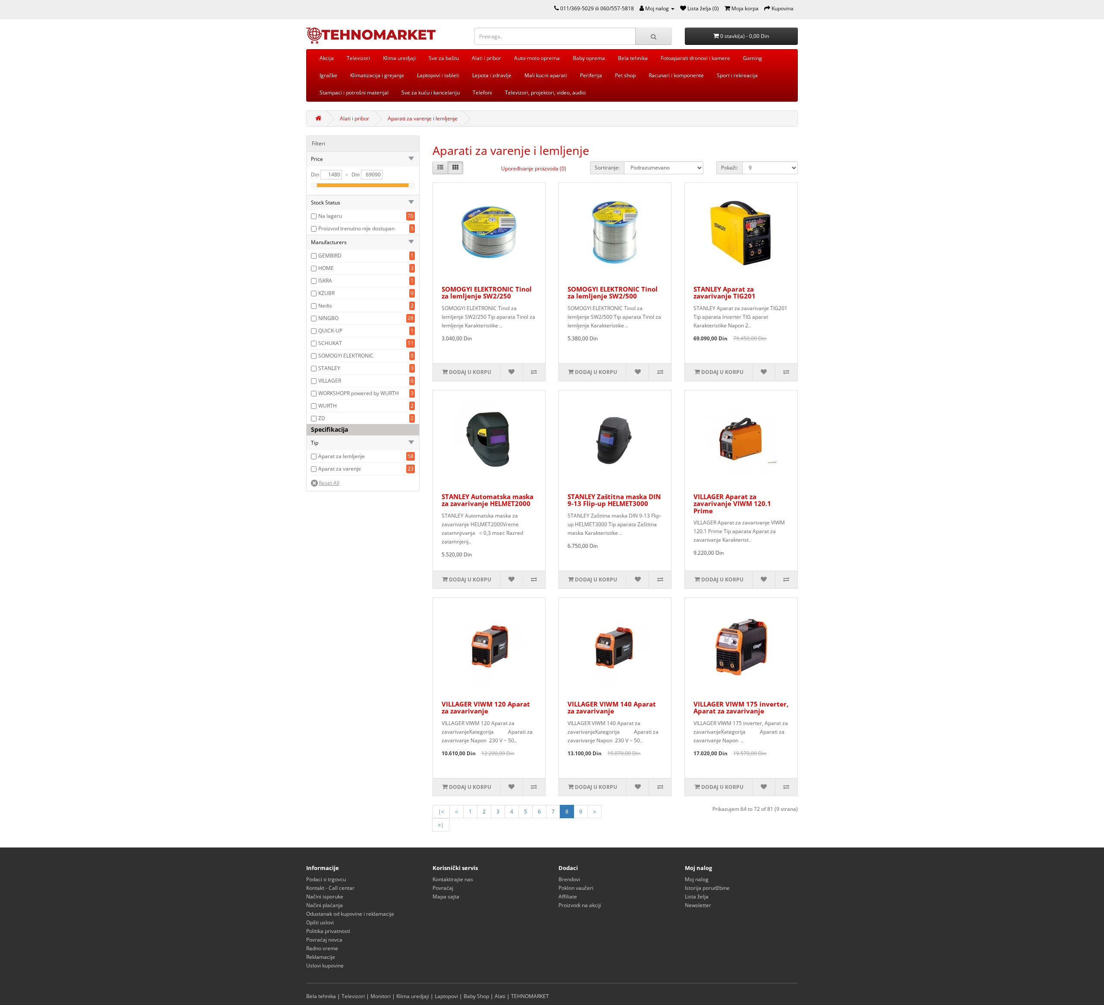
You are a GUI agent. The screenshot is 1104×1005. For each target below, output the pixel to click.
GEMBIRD (330, 255)
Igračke (328, 75)
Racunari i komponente (676, 75)
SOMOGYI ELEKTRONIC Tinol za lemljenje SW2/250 (487, 293)
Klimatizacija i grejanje (377, 75)
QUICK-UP (330, 330)
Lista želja (697, 896)
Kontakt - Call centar (330, 888)
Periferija (591, 75)
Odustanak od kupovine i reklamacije (350, 913)
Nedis (325, 305)
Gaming (752, 58)
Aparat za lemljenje (341, 456)
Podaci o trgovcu (326, 879)
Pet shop (625, 75)
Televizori (358, 58)
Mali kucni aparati (545, 75)
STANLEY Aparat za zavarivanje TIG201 (724, 293)
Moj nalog (697, 879)
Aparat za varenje (339, 468)
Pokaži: (729, 167)
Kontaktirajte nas (453, 879)
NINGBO (328, 318)
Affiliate (567, 896)
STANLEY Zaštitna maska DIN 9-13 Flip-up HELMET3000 (614, 500)
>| (441, 825)
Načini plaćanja (324, 905)
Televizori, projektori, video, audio (545, 92)
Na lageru (330, 216)
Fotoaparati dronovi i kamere (695, 58)
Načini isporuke (324, 896)
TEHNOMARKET (530, 996)
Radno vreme (322, 948)
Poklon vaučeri (575, 888)
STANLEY (329, 368)
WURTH (327, 405)
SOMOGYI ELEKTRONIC (345, 355)
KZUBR (326, 293)
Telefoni (482, 92)
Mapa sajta (446, 896)
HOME (326, 268)
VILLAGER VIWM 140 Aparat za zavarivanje (612, 708)
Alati (500, 996)
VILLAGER (329, 380)
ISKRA (325, 280)
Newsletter (698, 905)
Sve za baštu (444, 58)
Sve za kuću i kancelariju (430, 92)
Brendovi (569, 879)
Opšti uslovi (320, 922)
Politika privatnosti (328, 931)
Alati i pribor (486, 58)
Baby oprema (589, 58)
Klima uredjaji (399, 58)
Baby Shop (476, 996)
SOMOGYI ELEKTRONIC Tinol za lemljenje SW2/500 (613, 293)
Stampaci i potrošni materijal (354, 92)
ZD (321, 418)
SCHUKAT (330, 343)
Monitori (380, 996)
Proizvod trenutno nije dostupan (356, 228)
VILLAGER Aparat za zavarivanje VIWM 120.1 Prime (732, 503)
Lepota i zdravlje (491, 75)
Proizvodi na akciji (579, 905)
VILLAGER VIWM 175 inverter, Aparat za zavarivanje (740, 708)
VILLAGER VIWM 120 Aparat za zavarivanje (486, 708)
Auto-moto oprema (537, 58)
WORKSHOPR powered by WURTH (358, 393)
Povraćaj (443, 888)
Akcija (327, 58)
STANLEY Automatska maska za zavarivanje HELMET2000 (487, 500)
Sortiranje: (607, 167)
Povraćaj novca (324, 939)
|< (441, 811)
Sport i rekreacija (737, 75)
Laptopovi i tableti (438, 75)
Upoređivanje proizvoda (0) (533, 168)
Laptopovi (446, 996)
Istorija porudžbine (707, 888)
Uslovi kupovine (325, 965)
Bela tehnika (633, 58)
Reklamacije (320, 957)
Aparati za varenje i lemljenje (423, 118)
